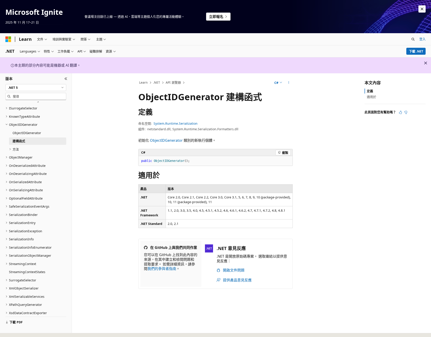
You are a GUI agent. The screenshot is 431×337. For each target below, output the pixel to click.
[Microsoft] (8, 39)
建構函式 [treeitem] (19, 141)
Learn (143, 82)
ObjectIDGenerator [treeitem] (27, 133)
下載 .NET (416, 51)
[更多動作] (289, 82)
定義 (370, 91)
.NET (156, 82)
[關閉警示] (422, 9)
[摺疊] (66, 78)
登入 (422, 39)
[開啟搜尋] (413, 39)
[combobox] (35, 87)
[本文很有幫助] (400, 112)
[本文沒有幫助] (406, 112)
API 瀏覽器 (173, 82)
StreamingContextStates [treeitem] (27, 272)
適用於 (371, 97)
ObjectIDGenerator (166, 140)
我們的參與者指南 (161, 268)
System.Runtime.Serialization (176, 123)
